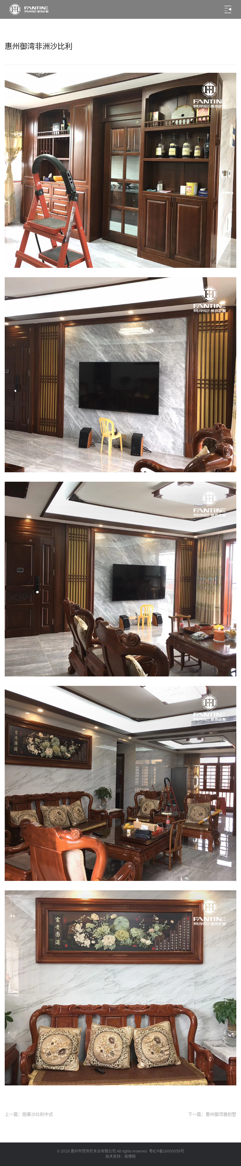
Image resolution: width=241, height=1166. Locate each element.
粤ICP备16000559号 (166, 1151)
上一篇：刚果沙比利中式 (29, 1114)
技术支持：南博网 (120, 1156)
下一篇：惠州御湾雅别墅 (212, 1114)
